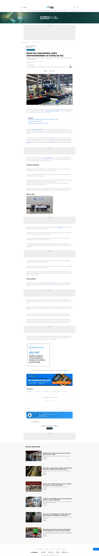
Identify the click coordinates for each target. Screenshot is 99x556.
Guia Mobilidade (40, 549)
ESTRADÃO (65, 10)
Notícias (44, 552)
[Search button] (74, 7)
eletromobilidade (37, 391)
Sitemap (64, 549)
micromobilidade (48, 157)
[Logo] (50, 7)
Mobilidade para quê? (25, 42)
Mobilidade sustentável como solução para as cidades (38, 123)
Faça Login (96, 549)
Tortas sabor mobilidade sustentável (35, 121)
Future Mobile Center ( (37, 129)
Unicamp (28, 142)
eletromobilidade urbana (46, 391)
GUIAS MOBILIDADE (39, 10)
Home (21, 42)
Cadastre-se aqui (42, 415)
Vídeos (58, 552)
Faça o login (49, 428)
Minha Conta (53, 549)
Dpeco (51, 282)
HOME (29, 10)
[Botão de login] (77, 7)
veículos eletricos (65, 391)
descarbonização (30, 391)
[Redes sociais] (22, 7)
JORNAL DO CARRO (54, 10)
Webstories (65, 552)
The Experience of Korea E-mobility (52, 110)
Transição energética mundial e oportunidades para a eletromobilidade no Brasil (43, 119)
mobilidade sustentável (56, 391)
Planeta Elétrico (64, 370)
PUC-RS (52, 142)
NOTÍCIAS (33, 10)
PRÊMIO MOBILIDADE (47, 10)
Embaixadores (46, 549)
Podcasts (51, 552)
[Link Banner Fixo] (49, 380)
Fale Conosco (59, 549)
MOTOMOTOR (60, 10)
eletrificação (59, 227)
